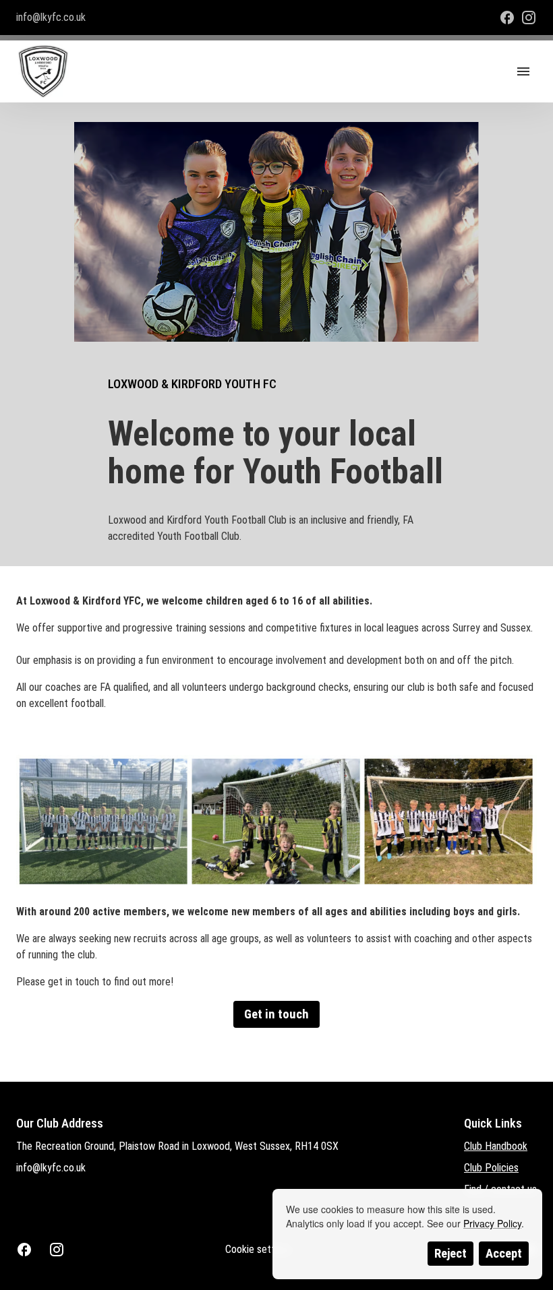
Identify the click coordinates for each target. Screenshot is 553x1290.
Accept (504, 1253)
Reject (450, 1253)
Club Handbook (495, 1146)
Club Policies (491, 1167)
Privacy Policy (492, 1223)
